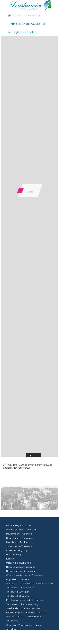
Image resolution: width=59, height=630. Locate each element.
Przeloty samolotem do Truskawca (24, 600)
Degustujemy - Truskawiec (20, 538)
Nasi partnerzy (13, 554)
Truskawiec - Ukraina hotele (20, 587)
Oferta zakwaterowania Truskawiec (24, 575)
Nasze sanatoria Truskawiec (20, 567)
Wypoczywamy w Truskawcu (21, 529)
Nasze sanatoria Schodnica (20, 571)
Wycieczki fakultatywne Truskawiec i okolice (29, 583)
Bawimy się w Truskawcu (19, 534)
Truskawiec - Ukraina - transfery (22, 604)
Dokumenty (24, 15)
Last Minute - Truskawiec (19, 542)
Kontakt (36, 15)
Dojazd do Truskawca (17, 579)
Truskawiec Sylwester (17, 592)
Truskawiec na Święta (17, 596)
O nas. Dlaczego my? (17, 550)
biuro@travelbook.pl (22, 32)
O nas (15, 15)
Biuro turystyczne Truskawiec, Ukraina (26, 612)
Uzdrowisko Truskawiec (18, 563)
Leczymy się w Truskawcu (19, 525)
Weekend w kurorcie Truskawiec (23, 608)
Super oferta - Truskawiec (19, 546)
